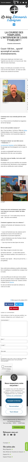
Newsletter (26, 446)
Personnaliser (14, 406)
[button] (14, 24)
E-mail (3, 345)
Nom (2, 339)
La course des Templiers (7, 145)
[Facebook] (18, 2)
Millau (25, 130)
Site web (3, 351)
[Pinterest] (26, 2)
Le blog (14, 18)
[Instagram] (20, 2)
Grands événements (14, 43)
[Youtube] (23, 2)
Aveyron (12, 282)
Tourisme (6, 2)
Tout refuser (14, 412)
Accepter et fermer (14, 401)
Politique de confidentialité (14, 395)
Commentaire (5, 320)
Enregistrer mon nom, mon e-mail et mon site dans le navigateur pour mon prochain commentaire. (13, 360)
